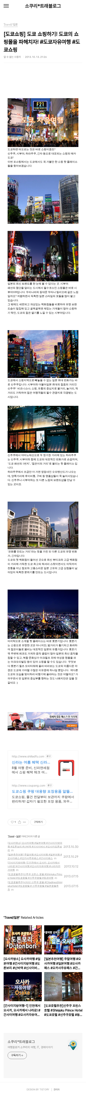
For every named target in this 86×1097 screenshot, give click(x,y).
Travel (11, 836)
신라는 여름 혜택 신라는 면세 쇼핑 (29, 762)
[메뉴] (6, 6)
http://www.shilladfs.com (28, 756)
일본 (18, 836)
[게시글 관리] (24, 822)
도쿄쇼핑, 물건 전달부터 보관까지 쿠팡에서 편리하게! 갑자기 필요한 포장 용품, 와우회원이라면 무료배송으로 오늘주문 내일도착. (43, 799)
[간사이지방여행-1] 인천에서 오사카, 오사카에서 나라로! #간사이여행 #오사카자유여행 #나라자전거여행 (34, 866)
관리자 (57, 1089)
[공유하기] (19, 822)
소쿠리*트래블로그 (43, 6)
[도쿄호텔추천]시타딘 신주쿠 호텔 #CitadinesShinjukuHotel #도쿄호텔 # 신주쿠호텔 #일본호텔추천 (35, 886)
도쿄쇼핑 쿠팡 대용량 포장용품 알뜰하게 (42, 791)
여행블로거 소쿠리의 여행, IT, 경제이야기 (30, 1047)
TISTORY (44, 1089)
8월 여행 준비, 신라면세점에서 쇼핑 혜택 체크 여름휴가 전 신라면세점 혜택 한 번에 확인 (31, 770)
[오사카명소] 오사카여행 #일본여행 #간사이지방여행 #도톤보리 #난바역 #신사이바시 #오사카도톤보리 (35, 846)
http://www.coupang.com (28, 785)
